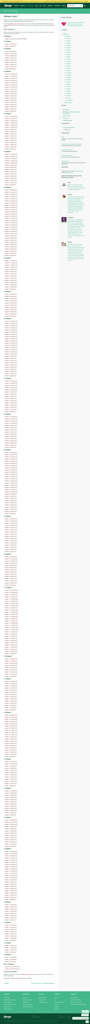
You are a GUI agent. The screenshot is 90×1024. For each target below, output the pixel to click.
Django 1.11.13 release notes (11, 625)
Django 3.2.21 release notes (11, 329)
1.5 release (68, 86)
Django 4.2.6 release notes (11, 242)
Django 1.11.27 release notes (11, 594)
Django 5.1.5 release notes (11, 138)
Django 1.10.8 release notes (11, 658)
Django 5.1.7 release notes (11, 133)
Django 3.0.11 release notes (11, 423)
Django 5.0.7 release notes (11, 169)
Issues (44, 5)
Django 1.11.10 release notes (11, 631)
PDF (79, 171)
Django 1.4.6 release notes (11, 886)
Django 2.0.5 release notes (11, 574)
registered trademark (39, 1021)
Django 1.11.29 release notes (11, 590)
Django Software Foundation (10, 1004)
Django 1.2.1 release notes (11, 938)
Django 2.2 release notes (10, 513)
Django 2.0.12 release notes (11, 558)
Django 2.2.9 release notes (11, 494)
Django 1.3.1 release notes (11, 917)
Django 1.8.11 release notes (11, 732)
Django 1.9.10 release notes (11, 688)
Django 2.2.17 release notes (11, 476)
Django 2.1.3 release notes (11, 545)
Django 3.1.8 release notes (11, 394)
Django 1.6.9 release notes (11, 795)
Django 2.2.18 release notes (11, 474)
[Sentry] (64, 186)
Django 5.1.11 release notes (11, 125)
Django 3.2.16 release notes (11, 340)
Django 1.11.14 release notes (11, 623)
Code (40, 5)
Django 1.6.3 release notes (11, 808)
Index (63, 144)
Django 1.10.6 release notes (11, 663)
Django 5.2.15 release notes (11, 78)
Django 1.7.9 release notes (11, 766)
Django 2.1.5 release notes (11, 540)
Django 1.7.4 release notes (11, 776)
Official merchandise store (76, 1002)
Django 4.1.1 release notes (11, 286)
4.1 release (68, 54)
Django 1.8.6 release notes (11, 743)
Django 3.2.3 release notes (11, 369)
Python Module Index (67, 120)
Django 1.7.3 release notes (11, 779)
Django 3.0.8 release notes (11, 429)
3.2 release (68, 59)
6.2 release (68, 38)
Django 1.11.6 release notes (11, 640)
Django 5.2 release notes (10, 111)
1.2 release (68, 93)
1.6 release (68, 84)
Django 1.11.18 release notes (11, 614)
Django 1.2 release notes (10, 940)
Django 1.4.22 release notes (11, 851)
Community (50, 5)
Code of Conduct (7, 1006)
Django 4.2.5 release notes (11, 244)
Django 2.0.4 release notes (11, 576)
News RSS (57, 1009)
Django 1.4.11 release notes (11, 875)
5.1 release (68, 47)
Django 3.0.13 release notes (11, 418)
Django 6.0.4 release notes (11, 60)
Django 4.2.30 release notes (11, 189)
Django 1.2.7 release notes (11, 925)
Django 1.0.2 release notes (11, 957)
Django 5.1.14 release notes (11, 118)
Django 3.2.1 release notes (11, 373)
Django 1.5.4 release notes (11, 837)
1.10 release (68, 75)
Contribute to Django (27, 999)
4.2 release (68, 52)
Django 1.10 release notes (10, 676)
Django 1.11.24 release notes (11, 601)
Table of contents (66, 115)
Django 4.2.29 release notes (11, 192)
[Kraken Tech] (64, 221)
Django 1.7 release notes (10, 785)
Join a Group (25, 997)
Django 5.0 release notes (10, 184)
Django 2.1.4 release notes (11, 542)
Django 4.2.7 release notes (11, 240)
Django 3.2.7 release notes (11, 360)
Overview (16, 5)
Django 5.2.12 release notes (11, 84)
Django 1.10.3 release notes (11, 669)
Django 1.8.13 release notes (11, 728)
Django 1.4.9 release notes (11, 879)
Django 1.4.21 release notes (11, 853)
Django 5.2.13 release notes (11, 82)
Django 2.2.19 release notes (11, 472)
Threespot (61, 1017)
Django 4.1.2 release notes (11, 284)
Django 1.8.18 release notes (11, 717)
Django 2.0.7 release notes (11, 569)
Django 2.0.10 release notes (11, 563)
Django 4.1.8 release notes (11, 271)
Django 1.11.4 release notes (11, 644)
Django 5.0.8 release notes (11, 167)
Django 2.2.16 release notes (11, 478)
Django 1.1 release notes (10, 952)
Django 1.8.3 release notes (11, 749)
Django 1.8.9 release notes (11, 736)
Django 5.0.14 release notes (11, 154)
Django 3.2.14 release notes (11, 345)
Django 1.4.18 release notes (11, 860)
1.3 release (68, 91)
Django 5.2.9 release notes (11, 91)
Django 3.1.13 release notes (11, 383)
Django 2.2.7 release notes (11, 498)
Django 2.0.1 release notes (11, 582)
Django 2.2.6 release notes (11, 500)
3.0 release (68, 63)
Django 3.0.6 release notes (11, 434)
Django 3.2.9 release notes (11, 356)
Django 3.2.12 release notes (11, 349)
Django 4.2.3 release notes (11, 248)
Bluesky (56, 1004)
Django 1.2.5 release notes (11, 929)
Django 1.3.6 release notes (11, 906)
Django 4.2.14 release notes (11, 224)
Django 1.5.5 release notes (11, 835)
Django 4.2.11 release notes (11, 231)
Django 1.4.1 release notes (11, 897)
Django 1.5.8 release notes (11, 828)
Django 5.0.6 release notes (11, 171)
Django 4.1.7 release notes (11, 273)
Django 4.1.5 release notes (11, 278)
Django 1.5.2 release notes (11, 841)
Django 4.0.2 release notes (11, 311)
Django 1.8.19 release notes (11, 715)
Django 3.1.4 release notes (11, 402)
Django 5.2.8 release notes (11, 93)
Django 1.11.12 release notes (11, 627)
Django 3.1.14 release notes (11, 381)
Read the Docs (70, 172)
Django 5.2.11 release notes (11, 87)
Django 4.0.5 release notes (11, 305)
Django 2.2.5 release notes (11, 502)
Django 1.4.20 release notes (11, 855)
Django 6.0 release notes (10, 68)
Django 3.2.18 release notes (11, 336)
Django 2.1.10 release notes (11, 529)
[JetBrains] (64, 198)
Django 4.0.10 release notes (11, 294)
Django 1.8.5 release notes (11, 745)
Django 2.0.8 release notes (11, 567)
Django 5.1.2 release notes (11, 144)
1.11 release (68, 72)
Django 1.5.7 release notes (11, 830)
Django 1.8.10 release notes (11, 734)
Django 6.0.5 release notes (11, 57)
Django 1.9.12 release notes (11, 683)
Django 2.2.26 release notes (11, 456)
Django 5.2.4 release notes (11, 102)
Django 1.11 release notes (10, 653)
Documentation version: (80, 1018)
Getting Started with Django (10, 999)
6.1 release (68, 40)
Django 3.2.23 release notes (11, 325)
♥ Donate (63, 5)
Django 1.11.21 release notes (11, 607)
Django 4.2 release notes (10, 255)
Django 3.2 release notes (10, 375)
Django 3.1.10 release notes (11, 389)
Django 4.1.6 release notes (11, 275)
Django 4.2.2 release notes (11, 251)
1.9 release (68, 77)
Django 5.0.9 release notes (11, 165)
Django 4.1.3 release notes (11, 282)
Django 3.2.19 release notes (11, 334)
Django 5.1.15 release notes (11, 116)
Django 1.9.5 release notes (11, 698)
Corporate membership (76, 999)
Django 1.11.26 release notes (11, 596)
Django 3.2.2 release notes (11, 371)
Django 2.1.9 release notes (11, 531)
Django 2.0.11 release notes (11, 561)
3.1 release (68, 61)
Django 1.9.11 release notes (11, 685)
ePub (81, 171)
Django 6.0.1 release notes (11, 66)
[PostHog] (64, 246)
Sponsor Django (74, 997)
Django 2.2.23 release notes (11, 463)
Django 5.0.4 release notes (11, 176)
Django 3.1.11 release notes (11, 387)
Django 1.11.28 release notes (11, 592)
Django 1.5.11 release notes (11, 822)
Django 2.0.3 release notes (11, 578)
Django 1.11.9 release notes (11, 634)
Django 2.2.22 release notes (11, 465)
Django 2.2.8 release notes (11, 496)
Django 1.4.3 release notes (11, 892)
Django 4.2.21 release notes (11, 209)
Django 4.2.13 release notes (11, 227)
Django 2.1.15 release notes (11, 518)
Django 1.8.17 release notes (11, 719)
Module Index (68, 144)
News (36, 5)
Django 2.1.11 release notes (11, 527)
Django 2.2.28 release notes (11, 452)
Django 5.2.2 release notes (11, 106)
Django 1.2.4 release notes (11, 931)
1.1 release (68, 95)
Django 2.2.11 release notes (11, 489)
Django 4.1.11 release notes (11, 265)
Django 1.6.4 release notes (11, 806)
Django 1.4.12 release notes (11, 873)
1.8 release (68, 79)
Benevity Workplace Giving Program (78, 1004)
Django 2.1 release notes (10, 551)
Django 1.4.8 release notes (11, 882)
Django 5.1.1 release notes (11, 146)
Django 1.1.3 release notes (11, 947)
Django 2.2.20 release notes (11, 469)
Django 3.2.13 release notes (11, 347)
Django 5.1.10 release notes (11, 127)
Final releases (67, 36)
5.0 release (68, 49)
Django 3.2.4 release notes (11, 367)
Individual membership (28, 1006)
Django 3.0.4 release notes (11, 438)
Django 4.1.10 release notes (11, 267)
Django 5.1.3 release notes (11, 142)
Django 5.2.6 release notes (11, 98)
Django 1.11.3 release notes (11, 647)
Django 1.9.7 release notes (11, 694)
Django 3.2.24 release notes (11, 323)
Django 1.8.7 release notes (11, 741)
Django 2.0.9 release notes (11, 565)
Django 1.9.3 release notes (11, 703)
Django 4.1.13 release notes (11, 260)
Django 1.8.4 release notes (11, 747)
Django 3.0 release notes (10, 447)
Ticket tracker (65, 161)
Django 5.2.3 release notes (11, 104)
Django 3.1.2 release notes (11, 407)
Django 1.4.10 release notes (11, 877)
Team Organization (8, 1002)
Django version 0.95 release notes (12, 968)
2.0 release (68, 70)
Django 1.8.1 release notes (11, 754)
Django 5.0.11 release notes (11, 160)
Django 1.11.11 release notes (11, 629)
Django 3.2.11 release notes (11, 351)
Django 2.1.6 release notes (11, 538)
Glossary (7, 983)
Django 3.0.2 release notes (11, 442)
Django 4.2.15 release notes (11, 222)
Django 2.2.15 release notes (11, 480)
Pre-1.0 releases (69, 100)
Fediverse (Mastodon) (59, 1002)
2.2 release (68, 65)
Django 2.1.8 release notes (11, 534)
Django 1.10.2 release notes (11, 671)
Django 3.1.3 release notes (11, 405)
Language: (85, 1014)
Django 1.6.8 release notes (11, 797)
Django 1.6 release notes (10, 814)
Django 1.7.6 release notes (11, 772)
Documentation (30, 5)
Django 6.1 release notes (10, 46)
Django (8, 5)
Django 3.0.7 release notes (11, 432)
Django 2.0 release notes (10, 585)
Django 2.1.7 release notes (11, 536)
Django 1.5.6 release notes (11, 833)
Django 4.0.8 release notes (11, 298)
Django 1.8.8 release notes (11, 739)
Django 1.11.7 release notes (11, 638)
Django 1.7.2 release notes (11, 781)
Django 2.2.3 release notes (11, 507)
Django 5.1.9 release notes (11, 129)
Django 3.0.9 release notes (11, 427)
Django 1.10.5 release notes (11, 665)
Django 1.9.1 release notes (11, 707)
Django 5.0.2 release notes (11, 180)
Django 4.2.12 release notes (11, 229)
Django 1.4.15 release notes (11, 866)
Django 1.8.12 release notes (11, 730)
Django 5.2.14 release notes (11, 80)
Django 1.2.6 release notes (11, 927)
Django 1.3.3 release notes (11, 913)
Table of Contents (77, 144)
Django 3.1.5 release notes (11, 400)
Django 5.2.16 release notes (11, 76)
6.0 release (68, 43)
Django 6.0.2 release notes (11, 64)
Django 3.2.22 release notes (11, 327)
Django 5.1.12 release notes (11, 122)
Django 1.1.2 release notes (11, 949)
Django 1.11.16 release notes (11, 618)
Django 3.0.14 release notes (11, 416)
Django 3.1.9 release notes (11, 391)
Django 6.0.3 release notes (11, 62)
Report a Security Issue (28, 1004)
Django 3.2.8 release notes (11, 358)
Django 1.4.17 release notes (11, 862)
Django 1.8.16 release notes (11, 721)
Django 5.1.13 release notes (11, 120)
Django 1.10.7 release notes (11, 661)
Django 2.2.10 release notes (11, 491)
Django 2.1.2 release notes (11, 547)
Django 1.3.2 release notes (11, 915)
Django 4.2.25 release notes (11, 200)
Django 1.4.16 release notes (11, 864)
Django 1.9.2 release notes (11, 705)
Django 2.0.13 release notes (11, 556)
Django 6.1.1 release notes (11, 44)
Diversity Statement (8, 1009)
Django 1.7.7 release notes (11, 770)
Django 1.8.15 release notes (11, 723)
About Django (7, 997)
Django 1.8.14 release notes (11, 725)
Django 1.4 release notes (10, 899)
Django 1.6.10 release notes (11, 793)
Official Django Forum (67, 155)
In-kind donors (35, 1017)
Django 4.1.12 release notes (11, 262)
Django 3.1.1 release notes (11, 409)
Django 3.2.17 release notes (11, 338)
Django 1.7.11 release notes (11, 761)
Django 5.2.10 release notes (11, 89)
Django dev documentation (69, 127)
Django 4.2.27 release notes (11, 196)
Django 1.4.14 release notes (11, 868)
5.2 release (68, 45)
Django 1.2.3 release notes (11, 933)
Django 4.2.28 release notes (11, 194)
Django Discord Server (67, 150)
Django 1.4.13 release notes (11, 871)
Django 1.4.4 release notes (11, 890)
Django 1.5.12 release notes (11, 820)
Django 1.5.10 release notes (11, 824)
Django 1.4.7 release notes (11, 884)
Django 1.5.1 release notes (11, 844)
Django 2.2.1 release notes (11, 511)
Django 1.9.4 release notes (11, 701)
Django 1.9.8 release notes (11, 692)
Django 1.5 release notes (10, 846)
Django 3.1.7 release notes (11, 396)
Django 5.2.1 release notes (11, 108)
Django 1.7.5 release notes (11, 774)
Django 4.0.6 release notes (11, 302)
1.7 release (68, 81)
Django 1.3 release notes (10, 919)
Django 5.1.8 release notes (11, 131)
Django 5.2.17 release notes (11, 74)
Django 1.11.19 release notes (11, 612)
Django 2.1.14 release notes (11, 521)
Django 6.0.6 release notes (11, 55)
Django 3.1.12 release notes (11, 385)
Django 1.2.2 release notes (11, 936)
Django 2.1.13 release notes (11, 523)
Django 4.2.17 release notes (11, 218)
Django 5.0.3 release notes (11, 178)
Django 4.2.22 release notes (11, 207)
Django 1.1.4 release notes (11, 945)
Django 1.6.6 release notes (11, 801)
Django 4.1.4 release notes (11, 280)
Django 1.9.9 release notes (11, 690)
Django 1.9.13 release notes (11, 681)
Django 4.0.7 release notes (11, 300)
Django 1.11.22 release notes (11, 605)
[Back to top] (87, 1021)
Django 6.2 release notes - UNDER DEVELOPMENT (16, 38)
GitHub (56, 997)
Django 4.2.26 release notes (11, 198)
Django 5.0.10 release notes (11, 162)
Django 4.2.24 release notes (11, 203)
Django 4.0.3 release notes (11, 309)
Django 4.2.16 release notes (11, 220)
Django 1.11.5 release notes (11, 642)
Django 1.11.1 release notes (11, 651)
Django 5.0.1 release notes (11, 182)
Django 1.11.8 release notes (11, 636)
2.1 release (68, 68)
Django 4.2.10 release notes (11, 233)
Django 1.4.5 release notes (11, 888)
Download (22, 5)
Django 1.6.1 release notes (11, 812)
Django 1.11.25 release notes (11, 599)
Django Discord (42, 999)
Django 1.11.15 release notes (11, 620)
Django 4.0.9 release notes (11, 296)
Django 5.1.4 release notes (11, 140)
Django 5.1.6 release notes (11, 135)
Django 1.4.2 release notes (11, 895)
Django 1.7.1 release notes (11, 783)
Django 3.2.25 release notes (11, 321)
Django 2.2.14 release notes (11, 483)
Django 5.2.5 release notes (11, 100)
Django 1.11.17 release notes (11, 616)
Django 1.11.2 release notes (11, 649)
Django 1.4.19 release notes (11, 857)
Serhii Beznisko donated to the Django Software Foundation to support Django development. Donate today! (76, 24)
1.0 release (68, 97)
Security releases (68, 102)
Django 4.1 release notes (10, 289)
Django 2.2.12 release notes (11, 487)
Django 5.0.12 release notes (11, 158)
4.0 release (68, 56)
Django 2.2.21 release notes (11, 467)
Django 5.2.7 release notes (11, 95)
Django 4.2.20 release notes (11, 211)
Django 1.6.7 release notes (11, 799)
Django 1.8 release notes (10, 756)
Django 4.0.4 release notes (11, 307)
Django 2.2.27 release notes (11, 454)
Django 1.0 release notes (10, 961)
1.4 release (68, 88)
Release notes (66, 33)
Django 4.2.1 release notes (11, 253)
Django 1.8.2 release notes (11, 752)
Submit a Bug (26, 1002)
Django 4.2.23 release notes (11, 205)
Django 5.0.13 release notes (11, 156)
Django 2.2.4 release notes (11, 504)
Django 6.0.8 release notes (11, 51)
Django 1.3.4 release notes (11, 911)
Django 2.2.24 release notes (11, 461)
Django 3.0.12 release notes (11, 421)
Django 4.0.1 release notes (11, 313)
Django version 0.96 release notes (12, 966)
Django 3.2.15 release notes (11, 343)
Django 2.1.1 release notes (11, 549)
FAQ (63, 137)
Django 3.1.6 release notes (11, 398)
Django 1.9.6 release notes (11, 696)
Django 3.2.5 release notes (11, 364)
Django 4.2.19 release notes (11, 214)
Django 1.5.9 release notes (11, 826)
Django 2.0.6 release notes (11, 572)
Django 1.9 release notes (10, 709)
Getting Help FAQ (42, 997)
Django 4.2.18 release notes (11, 216)
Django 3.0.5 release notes (11, 436)
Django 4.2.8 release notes (11, 238)
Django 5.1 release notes (10, 149)
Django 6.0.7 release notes (11, 53)
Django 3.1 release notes (10, 411)
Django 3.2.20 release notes (11, 332)
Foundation (57, 5)
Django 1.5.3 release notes (11, 839)
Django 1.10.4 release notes (11, 667)
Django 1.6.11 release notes (11, 790)
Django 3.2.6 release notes (11, 362)
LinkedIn (56, 1006)
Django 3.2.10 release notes (11, 354)
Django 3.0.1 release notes (11, 445)
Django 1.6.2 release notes (11, 810)
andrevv (70, 1017)
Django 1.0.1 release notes (11, 959)
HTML (76, 171)
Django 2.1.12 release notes (11, 525)
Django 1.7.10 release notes (11, 763)
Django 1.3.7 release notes (11, 904)
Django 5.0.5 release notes (11, 173)
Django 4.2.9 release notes (11, 235)
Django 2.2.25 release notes (11, 459)
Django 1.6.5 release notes (11, 803)
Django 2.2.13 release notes (11, 485)
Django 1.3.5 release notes (11, 909)
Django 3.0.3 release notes (11, 440)
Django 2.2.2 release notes (11, 509)
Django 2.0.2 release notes (11, 580)
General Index (66, 118)
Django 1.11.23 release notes (11, 603)
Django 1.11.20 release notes (11, 609)
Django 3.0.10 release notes (11, 425)
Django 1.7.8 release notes (11, 768)
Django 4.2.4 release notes (11, 246)
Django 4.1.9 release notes (11, 269)
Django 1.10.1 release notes (11, 674)
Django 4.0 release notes (10, 316)
